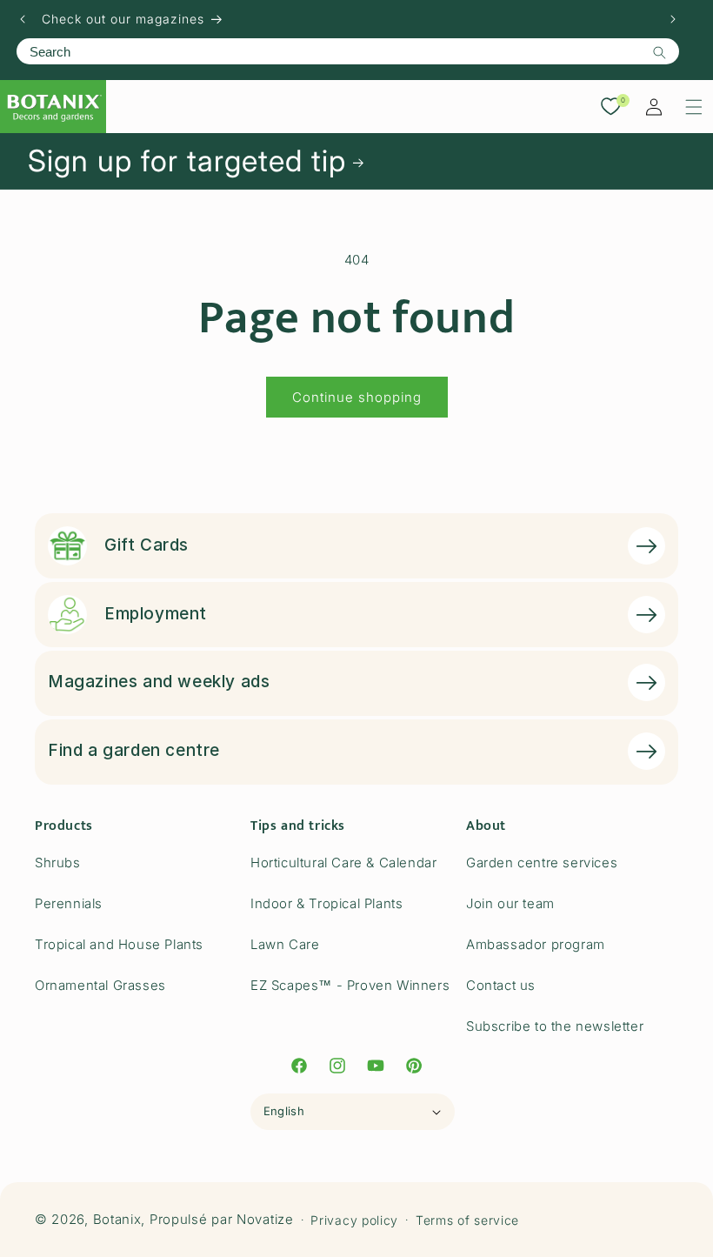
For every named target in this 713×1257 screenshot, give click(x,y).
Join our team (510, 903)
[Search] (659, 52)
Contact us (501, 985)
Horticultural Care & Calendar (343, 862)
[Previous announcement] (22, 19)
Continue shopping (357, 397)
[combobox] (348, 51)
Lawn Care (284, 944)
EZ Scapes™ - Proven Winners (350, 985)
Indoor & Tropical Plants (326, 903)
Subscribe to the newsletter (554, 1026)
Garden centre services (541, 862)
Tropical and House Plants (119, 944)
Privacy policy (354, 1220)
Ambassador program (535, 944)
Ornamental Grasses (100, 985)
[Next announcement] (673, 19)
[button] (694, 107)
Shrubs (58, 862)
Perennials (69, 903)
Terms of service (467, 1220)
